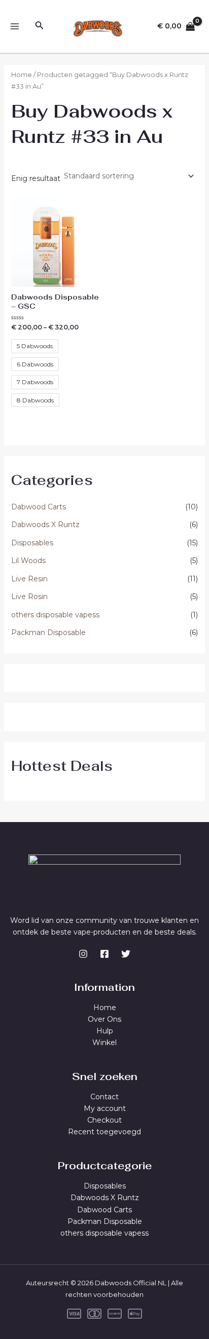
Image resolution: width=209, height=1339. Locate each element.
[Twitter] (125, 953)
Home (21, 75)
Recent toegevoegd (104, 1131)
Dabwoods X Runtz (45, 524)
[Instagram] (83, 953)
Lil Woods (28, 560)
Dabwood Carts (38, 506)
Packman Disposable (48, 632)
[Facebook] (104, 953)
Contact (104, 1096)
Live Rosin (29, 596)
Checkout (104, 1120)
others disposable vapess (55, 614)
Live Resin (29, 578)
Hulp (104, 1030)
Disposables (32, 542)
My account (105, 1108)
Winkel (104, 1042)
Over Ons (104, 1019)
